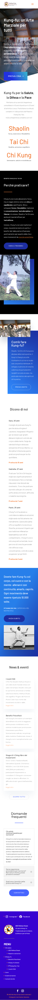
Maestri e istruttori (14, 953)
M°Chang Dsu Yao (13, 966)
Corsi (7, 972)
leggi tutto (10, 705)
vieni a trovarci (16, 246)
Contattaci (19, 893)
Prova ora (14, 76)
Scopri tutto (19, 797)
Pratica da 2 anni (15, 559)
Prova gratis (21, 387)
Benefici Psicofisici (14, 716)
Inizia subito (14, 618)
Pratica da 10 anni (16, 462)
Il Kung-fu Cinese (13, 962)
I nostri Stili (10, 679)
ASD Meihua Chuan (14, 950)
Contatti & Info (10, 979)
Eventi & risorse (10, 976)
